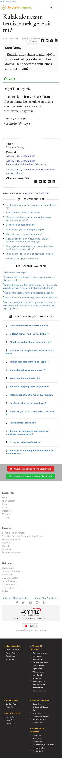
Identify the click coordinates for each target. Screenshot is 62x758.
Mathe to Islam (38, 688)
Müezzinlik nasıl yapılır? (16, 272)
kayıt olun (44, 193)
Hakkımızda (8, 568)
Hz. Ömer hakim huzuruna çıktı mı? (27, 403)
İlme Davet (10, 659)
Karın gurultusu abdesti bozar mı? (23, 212)
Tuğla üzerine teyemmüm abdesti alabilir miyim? (30, 253)
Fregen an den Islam (40, 662)
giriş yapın (28, 193)
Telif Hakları (8, 588)
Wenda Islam (37, 678)
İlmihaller (6, 549)
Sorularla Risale (11, 704)
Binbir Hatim (10, 656)
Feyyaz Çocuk (38, 722)
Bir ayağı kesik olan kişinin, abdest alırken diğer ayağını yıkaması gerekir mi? (30, 247)
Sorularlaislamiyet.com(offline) (43, 745)
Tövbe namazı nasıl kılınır (22, 422)
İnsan (5, 504)
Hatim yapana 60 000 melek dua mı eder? (31, 395)
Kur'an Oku (37, 735)
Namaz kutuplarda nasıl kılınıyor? (27, 370)
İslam (4, 507)
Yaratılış (6, 517)
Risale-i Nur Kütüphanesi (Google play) (40, 707)
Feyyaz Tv (10, 717)
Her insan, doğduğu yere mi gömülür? (29, 386)
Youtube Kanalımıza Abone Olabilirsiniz (32, 468)
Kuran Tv (9, 720)
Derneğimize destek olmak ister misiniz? (31, 618)
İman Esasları (8, 501)
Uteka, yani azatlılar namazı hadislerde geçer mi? (29, 292)
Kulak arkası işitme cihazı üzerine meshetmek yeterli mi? (32, 206)
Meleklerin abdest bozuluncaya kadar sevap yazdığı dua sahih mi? (28, 218)
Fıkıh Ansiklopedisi (11, 539)
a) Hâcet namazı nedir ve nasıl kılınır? (29, 334)
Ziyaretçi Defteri (10, 578)
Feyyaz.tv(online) (39, 748)
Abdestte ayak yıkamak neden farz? (24, 234)
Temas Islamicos (39, 681)
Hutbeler (6, 546)
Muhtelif (6, 514)
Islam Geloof (37, 675)
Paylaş (34, 41)
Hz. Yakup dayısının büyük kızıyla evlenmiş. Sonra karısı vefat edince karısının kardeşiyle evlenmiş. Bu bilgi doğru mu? (29, 305)
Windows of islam (39, 684)
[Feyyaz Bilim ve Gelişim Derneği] (31, 612)
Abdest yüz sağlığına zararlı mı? (22, 258)
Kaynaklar (7, 574)
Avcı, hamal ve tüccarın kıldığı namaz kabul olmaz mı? (31, 297)
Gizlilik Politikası (10, 584)
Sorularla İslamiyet (12, 650)
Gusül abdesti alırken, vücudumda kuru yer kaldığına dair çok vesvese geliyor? (27, 240)
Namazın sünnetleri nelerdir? (24, 378)
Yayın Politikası (9, 581)
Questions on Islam (40, 653)
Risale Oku (10, 707)
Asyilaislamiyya (38, 665)
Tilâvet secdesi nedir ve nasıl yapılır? (29, 361)
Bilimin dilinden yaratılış (13, 533)
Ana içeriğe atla (8, 1)
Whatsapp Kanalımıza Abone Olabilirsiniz (32, 476)
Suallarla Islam (38, 659)
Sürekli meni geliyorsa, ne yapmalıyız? (25, 229)
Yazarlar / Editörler (11, 571)
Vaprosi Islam (37, 669)
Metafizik (6, 510)
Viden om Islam (38, 672)
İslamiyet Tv (10, 723)
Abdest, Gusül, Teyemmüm (20, 155)
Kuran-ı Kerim (11, 653)
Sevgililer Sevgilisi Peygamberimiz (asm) (22, 536)
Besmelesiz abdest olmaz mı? (21, 224)
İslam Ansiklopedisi (11, 552)
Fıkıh (4, 497)
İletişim (5, 591)
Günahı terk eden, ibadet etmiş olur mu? (30, 342)
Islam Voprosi (37, 656)
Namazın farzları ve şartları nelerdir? (28, 325)
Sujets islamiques (39, 691)
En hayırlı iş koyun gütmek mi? (25, 442)
